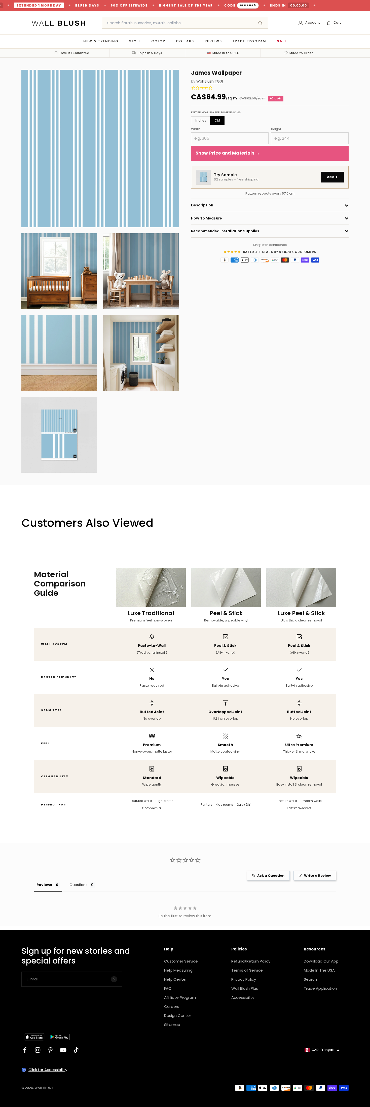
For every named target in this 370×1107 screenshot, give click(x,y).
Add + (332, 177)
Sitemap (172, 1024)
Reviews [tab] (44, 884)
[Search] (260, 22)
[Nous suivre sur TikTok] (76, 1050)
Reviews (213, 41)
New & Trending (100, 41)
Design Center (177, 1015)
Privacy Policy (243, 979)
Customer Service (181, 961)
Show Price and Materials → (228, 153)
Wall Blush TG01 (209, 81)
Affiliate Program (180, 997)
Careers (171, 1006)
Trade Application (320, 988)
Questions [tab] (78, 884)
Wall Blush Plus (244, 988)
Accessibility (242, 997)
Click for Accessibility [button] (47, 1069)
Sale (281, 41)
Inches (200, 120)
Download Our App (321, 961)
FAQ (167, 988)
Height (276, 129)
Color (158, 41)
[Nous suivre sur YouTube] (63, 1050)
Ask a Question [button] (270, 875)
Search (310, 979)
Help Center (175, 979)
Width (195, 129)
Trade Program (250, 41)
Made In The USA (319, 970)
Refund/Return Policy (250, 961)
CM (217, 120)
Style (135, 41)
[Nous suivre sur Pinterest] (50, 1050)
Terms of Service (247, 970)
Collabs (185, 41)
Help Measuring (178, 970)
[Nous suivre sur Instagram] (37, 1050)
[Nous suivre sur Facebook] (24, 1050)
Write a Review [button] (317, 875)
